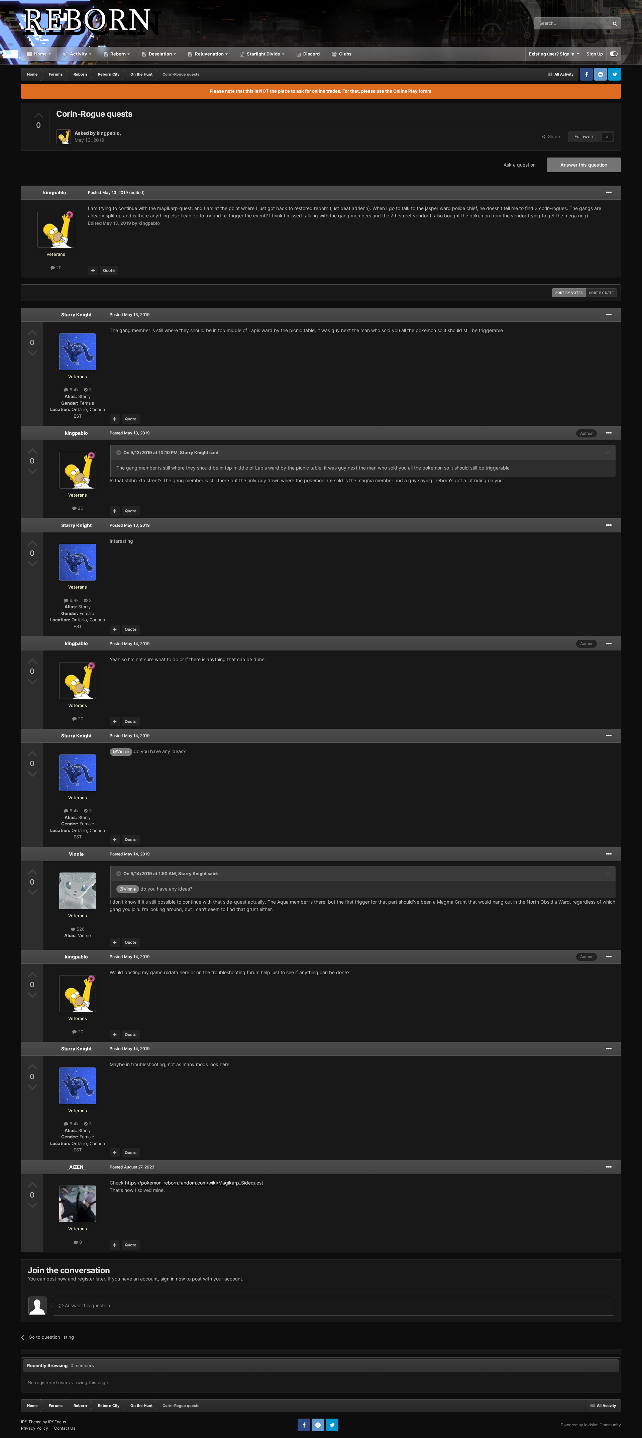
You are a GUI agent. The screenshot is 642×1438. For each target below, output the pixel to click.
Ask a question (520, 165)
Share (552, 136)
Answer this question (583, 165)
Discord (311, 54)
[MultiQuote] (93, 270)
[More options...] (609, 193)
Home (40, 54)
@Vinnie (121, 751)
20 (58, 267)
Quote (109, 270)
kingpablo (108, 133)
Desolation (160, 54)
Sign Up (594, 54)
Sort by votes (568, 293)
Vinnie (76, 854)
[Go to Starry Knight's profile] (77, 351)
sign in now (172, 1278)
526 (80, 929)
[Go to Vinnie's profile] (77, 890)
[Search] (615, 23)
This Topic (590, 23)
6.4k (73, 389)
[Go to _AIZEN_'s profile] (77, 1204)
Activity (78, 54)
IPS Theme (31, 1421)
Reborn (117, 54)
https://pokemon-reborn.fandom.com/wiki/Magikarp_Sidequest (194, 1183)
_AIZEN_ (76, 1167)
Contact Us (64, 1428)
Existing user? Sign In (552, 54)
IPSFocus (57, 1421)
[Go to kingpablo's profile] (63, 136)
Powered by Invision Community (591, 1424)
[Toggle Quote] (119, 452)
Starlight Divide (263, 54)
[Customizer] (614, 54)
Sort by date (601, 293)
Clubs (344, 54)
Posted (108, 192)
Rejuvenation (209, 54)
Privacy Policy (34, 1428)
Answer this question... (89, 1305)
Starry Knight (76, 314)
